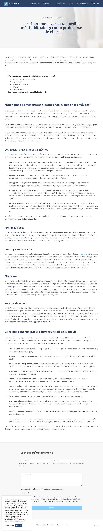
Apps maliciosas (18, 82)
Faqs (71, 4)
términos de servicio (75, 463)
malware (84, 254)
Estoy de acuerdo (29, 493)
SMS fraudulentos (19, 89)
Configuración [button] (9, 525)
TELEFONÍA (59, 17)
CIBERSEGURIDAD (46, 17)
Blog (93, 4)
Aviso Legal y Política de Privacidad (45, 524)
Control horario (82, 4)
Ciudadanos (60, 4)
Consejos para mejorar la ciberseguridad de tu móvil (27, 92)
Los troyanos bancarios (20, 84)
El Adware (16, 87)
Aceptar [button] (18, 525)
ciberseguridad (20, 127)
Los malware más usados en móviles (25, 79)
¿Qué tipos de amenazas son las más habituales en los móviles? (31, 76)
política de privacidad (59, 463)
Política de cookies (62, 524)
